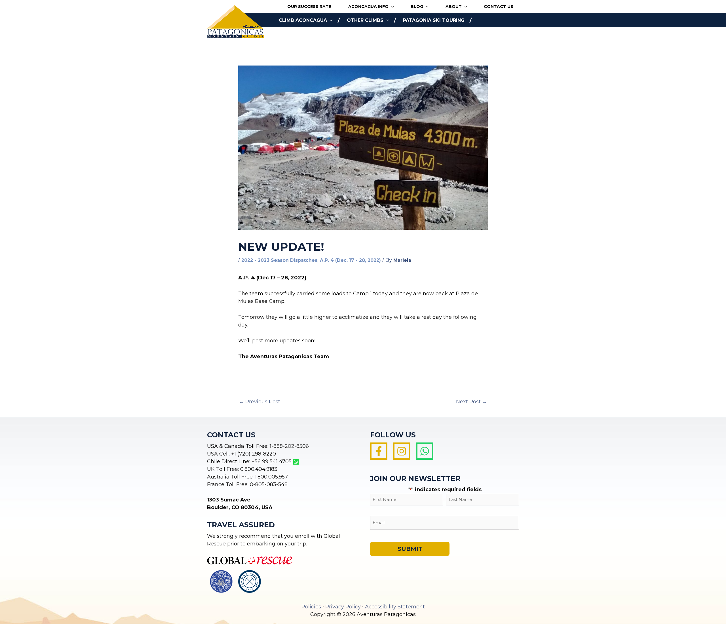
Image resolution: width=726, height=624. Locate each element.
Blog (417, 6)
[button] (391, 7)
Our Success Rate (309, 6)
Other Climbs (365, 20)
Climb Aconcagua (303, 20)
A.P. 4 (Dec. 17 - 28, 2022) (350, 260)
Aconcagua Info (368, 6)
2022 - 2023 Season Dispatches (279, 260)
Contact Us (498, 6)
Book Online (296, 34)
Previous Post (259, 402)
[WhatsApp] (424, 451)
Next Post (471, 402)
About (454, 6)
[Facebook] (378, 451)
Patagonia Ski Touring (434, 20)
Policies (311, 607)
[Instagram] (401, 451)
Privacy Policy (343, 607)
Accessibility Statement (395, 607)
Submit (410, 548)
